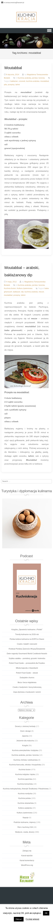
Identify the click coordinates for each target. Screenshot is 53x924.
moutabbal (44, 81)
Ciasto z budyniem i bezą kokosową (27, 687)
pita (5, 85)
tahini (17, 85)
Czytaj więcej (32, 919)
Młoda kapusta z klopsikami (27, 668)
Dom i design (25, 731)
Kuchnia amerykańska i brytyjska (25, 750)
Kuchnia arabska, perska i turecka (31, 78)
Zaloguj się (27, 851)
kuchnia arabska (32, 81)
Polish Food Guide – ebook (27, 673)
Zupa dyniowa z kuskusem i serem (27, 692)
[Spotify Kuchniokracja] (27, 588)
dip (22, 292)
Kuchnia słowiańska (26, 803)
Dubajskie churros (27, 678)
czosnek (22, 81)
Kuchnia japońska (25, 779)
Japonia (25, 736)
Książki (25, 746)
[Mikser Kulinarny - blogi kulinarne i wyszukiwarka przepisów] (27, 877)
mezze (41, 292)
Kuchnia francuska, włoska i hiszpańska (25, 765)
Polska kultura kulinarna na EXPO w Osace (27, 639)
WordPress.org (27, 865)
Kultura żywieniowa (24, 289)
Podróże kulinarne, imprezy (25, 822)
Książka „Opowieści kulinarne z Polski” (26, 630)
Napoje (26, 818)
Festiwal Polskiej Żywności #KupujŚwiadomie (27, 649)
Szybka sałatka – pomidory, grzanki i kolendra (27, 658)
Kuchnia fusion (10, 289)
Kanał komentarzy (27, 860)
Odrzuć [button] (19, 919)
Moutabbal (13, 68)
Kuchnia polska (24, 798)
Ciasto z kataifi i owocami (27, 644)
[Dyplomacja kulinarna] (27, 523)
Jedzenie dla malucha (25, 741)
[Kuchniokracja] (26, 17)
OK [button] (46, 913)
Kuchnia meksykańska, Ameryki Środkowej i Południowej (25, 789)
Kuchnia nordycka (25, 794)
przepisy (11, 85)
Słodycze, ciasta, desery (24, 832)
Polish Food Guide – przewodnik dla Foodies (27, 663)
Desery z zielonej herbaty (25, 726)
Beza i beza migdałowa (27, 682)
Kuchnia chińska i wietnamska (26, 760)
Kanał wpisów (27, 856)
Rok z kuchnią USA (25, 827)
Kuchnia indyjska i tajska (25, 774)
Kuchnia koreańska (25, 784)
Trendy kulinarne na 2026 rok (27, 634)
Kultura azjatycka (25, 808)
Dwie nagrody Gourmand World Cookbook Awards (27, 654)
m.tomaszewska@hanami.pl (14, 2)
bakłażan (14, 81)
